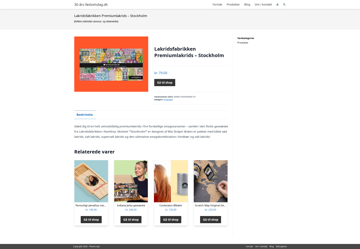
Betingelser (281, 246)
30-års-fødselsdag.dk (91, 4)
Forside (217, 4)
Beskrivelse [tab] (84, 115)
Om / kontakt (263, 4)
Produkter (233, 4)
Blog (247, 4)
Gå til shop (164, 82)
